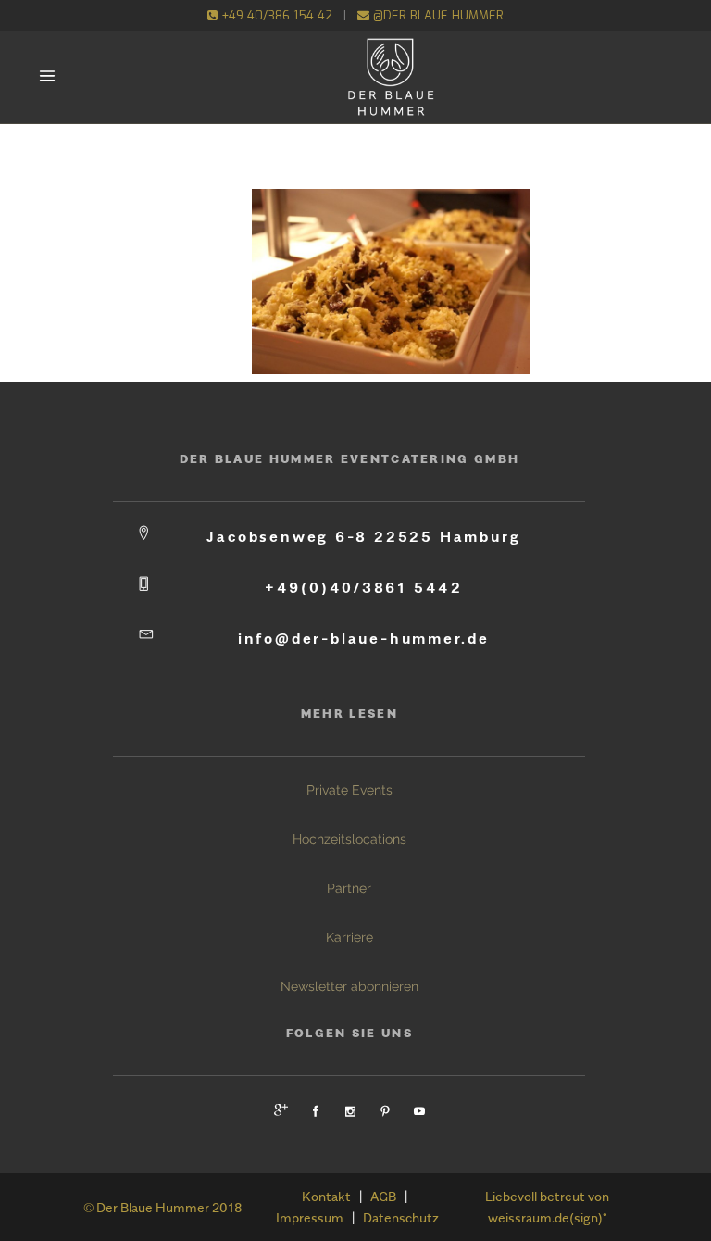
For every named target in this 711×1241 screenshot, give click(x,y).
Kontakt (326, 1196)
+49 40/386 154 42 (275, 15)
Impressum (309, 1217)
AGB (383, 1196)
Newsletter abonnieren (349, 986)
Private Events (349, 790)
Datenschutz (401, 1217)
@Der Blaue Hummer (436, 15)
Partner (349, 888)
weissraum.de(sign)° (547, 1217)
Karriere (349, 937)
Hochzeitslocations (349, 839)
